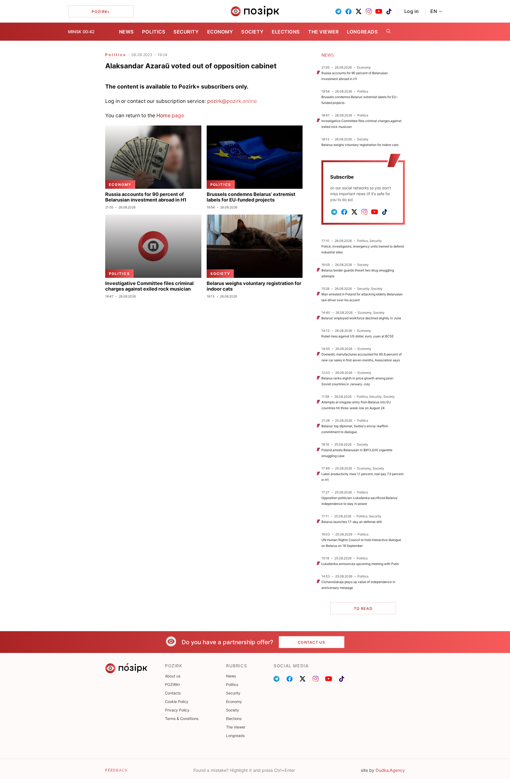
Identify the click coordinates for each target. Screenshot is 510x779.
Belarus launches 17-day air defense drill (351, 522)
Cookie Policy (176, 701)
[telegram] (338, 11)
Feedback (116, 770)
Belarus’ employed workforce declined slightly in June (361, 318)
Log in (411, 11)
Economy (220, 32)
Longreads (362, 32)
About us (172, 676)
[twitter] (359, 11)
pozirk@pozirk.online (232, 101)
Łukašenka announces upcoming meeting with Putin (360, 564)
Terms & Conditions (181, 718)
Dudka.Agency (390, 770)
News (126, 32)
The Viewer (323, 32)
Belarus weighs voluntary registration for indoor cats (359, 145)
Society (252, 32)
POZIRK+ (172, 684)
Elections (286, 32)
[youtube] (379, 11)
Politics (153, 32)
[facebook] (348, 11)
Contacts (173, 693)
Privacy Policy (177, 710)
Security (186, 32)
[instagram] (369, 11)
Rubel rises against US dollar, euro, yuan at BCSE (357, 336)
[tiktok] (389, 11)
